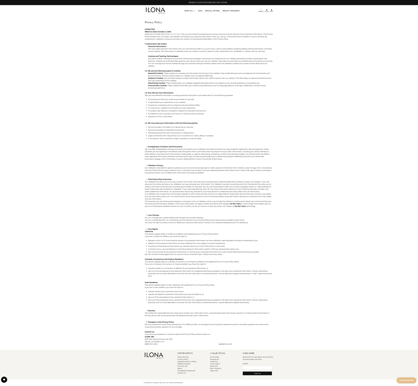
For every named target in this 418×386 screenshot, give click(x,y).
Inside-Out (214, 362)
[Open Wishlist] (4, 380)
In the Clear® (215, 364)
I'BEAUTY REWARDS (231, 11)
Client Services (183, 357)
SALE (200, 11)
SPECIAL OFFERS (212, 11)
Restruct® (214, 366)
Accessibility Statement (186, 371)
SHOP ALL (188, 11)
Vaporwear (214, 371)
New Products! (215, 368)
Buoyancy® (214, 359)
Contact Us (181, 373)
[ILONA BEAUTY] (155, 11)
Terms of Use (182, 366)
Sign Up (257, 373)
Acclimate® (214, 357)
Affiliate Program (184, 364)
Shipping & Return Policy (186, 362)
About (179, 368)
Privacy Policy (182, 359)
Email (245, 364)
